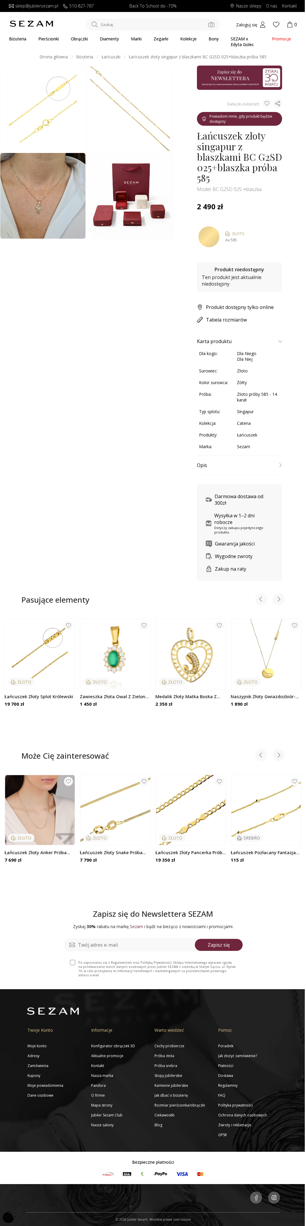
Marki (136, 39)
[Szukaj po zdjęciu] (211, 25)
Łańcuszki (111, 57)
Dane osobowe (40, 1095)
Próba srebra (165, 1065)
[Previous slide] (261, 600)
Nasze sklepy (248, 6)
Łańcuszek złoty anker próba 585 (35, 852)
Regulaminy (228, 1085)
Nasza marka (102, 1075)
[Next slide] (278, 600)
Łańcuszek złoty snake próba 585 (111, 852)
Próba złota (164, 1055)
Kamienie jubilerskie (171, 1085)
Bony (214, 39)
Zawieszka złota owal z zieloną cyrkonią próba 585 (114, 696)
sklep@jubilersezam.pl (36, 6)
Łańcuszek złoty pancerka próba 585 (190, 852)
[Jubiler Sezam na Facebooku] (256, 1198)
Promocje (281, 39)
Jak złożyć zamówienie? (237, 1055)
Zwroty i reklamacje (234, 1125)
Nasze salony (102, 1125)
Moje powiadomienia (45, 1085)
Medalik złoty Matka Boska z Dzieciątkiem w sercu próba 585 (190, 696)
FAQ (221, 1095)
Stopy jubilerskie (168, 1075)
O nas (271, 6)
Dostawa (225, 1075)
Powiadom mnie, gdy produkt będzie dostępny (240, 119)
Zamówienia (37, 1065)
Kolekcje (188, 39)
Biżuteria (17, 39)
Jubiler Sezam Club (107, 1115)
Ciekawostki (164, 1115)
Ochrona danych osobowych (242, 1115)
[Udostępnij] (277, 103)
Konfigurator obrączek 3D (113, 1045)
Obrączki (79, 39)
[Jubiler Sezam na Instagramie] (274, 1198)
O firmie (98, 1095)
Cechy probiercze (169, 1045)
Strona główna (53, 57)
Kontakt (289, 6)
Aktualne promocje (107, 1055)
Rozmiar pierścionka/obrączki (179, 1105)
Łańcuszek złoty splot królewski (38, 696)
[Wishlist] (276, 25)
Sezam (243, 446)
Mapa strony (101, 1105)
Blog (158, 1125)
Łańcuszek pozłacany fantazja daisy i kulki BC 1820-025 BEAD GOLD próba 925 (264, 852)
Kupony (33, 1075)
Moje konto (37, 1045)
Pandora (98, 1085)
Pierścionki (48, 39)
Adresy (33, 1055)
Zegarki (161, 39)
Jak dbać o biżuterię (171, 1095)
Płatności (225, 1065)
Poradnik (225, 1045)
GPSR (222, 1134)
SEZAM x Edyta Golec (242, 41)
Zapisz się (219, 945)
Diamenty (109, 39)
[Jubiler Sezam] (31, 25)
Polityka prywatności (235, 1105)
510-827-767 (81, 6)
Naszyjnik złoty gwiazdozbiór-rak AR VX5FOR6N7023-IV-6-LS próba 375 (264, 696)
